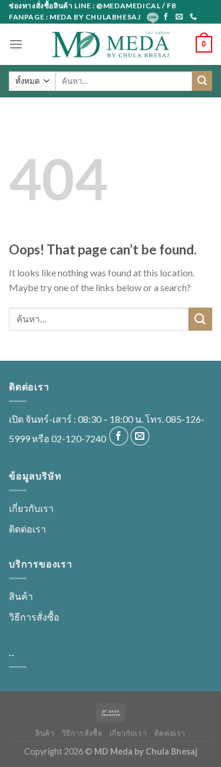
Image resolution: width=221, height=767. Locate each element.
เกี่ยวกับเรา (31, 508)
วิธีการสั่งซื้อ (34, 616)
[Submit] (202, 81)
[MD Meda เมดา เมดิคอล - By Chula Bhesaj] (111, 44)
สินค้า (21, 596)
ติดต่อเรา (27, 528)
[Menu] (16, 44)
